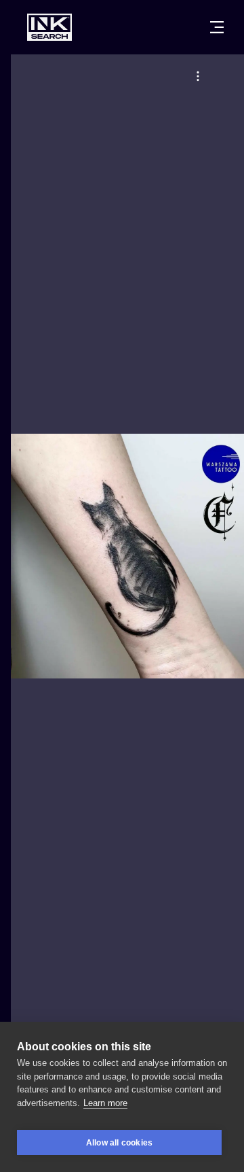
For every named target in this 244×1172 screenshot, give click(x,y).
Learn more (105, 1103)
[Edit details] (198, 76)
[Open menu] (217, 27)
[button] (198, 76)
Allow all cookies (119, 1143)
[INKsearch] (49, 27)
